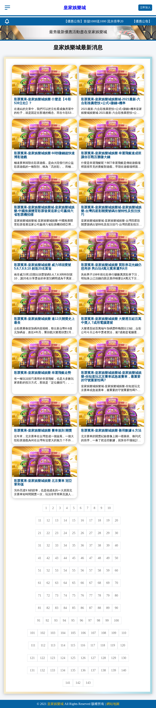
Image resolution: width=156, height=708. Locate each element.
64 (65, 583)
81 (39, 608)
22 (48, 533)
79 (107, 595)
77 (90, 595)
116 (82, 645)
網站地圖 (112, 704)
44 (65, 558)
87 (90, 608)
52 (48, 570)
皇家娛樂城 (55, 704)
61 (39, 583)
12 (48, 520)
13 (56, 520)
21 (39, 533)
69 (107, 583)
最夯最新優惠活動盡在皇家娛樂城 (78, 32)
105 (73, 633)
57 (90, 570)
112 (43, 645)
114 (63, 645)
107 (93, 633)
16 (82, 520)
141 (67, 682)
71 (39, 595)
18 (99, 520)
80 (116, 595)
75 (73, 595)
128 (103, 658)
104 (63, 633)
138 (103, 670)
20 (116, 520)
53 (56, 570)
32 (48, 545)
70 (116, 583)
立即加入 (145, 7)
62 (48, 583)
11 (39, 520)
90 (116, 608)
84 (65, 608)
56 (82, 570)
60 (116, 570)
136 (83, 670)
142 (78, 682)
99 (107, 620)
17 (90, 520)
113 (53, 645)
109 (113, 633)
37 (90, 545)
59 (107, 570)
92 (47, 620)
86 (82, 608)
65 (73, 583)
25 (73, 533)
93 (55, 620)
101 (32, 633)
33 (56, 545)
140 (123, 670)
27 (90, 533)
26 (82, 533)
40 (116, 545)
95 (73, 620)
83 (56, 608)
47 (90, 558)
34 (65, 545)
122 (42, 658)
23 (56, 533)
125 (72, 658)
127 (93, 658)
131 (32, 670)
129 (113, 658)
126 (83, 658)
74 (65, 595)
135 (72, 670)
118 (102, 645)
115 (72, 645)
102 (42, 633)
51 (39, 570)
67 (90, 583)
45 (73, 558)
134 (62, 670)
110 (123, 633)
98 (98, 620)
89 (107, 608)
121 (32, 658)
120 (122, 645)
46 (82, 558)
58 (99, 570)
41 (39, 558)
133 (52, 670)
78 (99, 595)
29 (107, 533)
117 (92, 645)
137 (93, 670)
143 (88, 682)
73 (56, 595)
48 (99, 558)
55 (73, 570)
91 (38, 620)
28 (99, 533)
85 (73, 608)
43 (56, 558)
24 (65, 533)
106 (83, 633)
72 (48, 595)
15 (73, 520)
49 (107, 558)
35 (73, 545)
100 (116, 620)
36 (82, 545)
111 (33, 645)
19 (107, 520)
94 (64, 620)
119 (112, 645)
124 (62, 658)
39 (107, 545)
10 (109, 508)
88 (99, 608)
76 (82, 595)
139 (113, 670)
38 (99, 545)
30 (116, 533)
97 (90, 620)
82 (48, 608)
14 (65, 520)
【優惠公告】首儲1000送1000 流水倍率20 (83, 21)
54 (65, 570)
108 (103, 633)
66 (82, 583)
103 (52, 633)
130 (123, 658)
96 (81, 620)
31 (39, 545)
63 (56, 583)
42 (48, 558)
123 (52, 658)
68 (99, 583)
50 (116, 558)
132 (42, 670)
